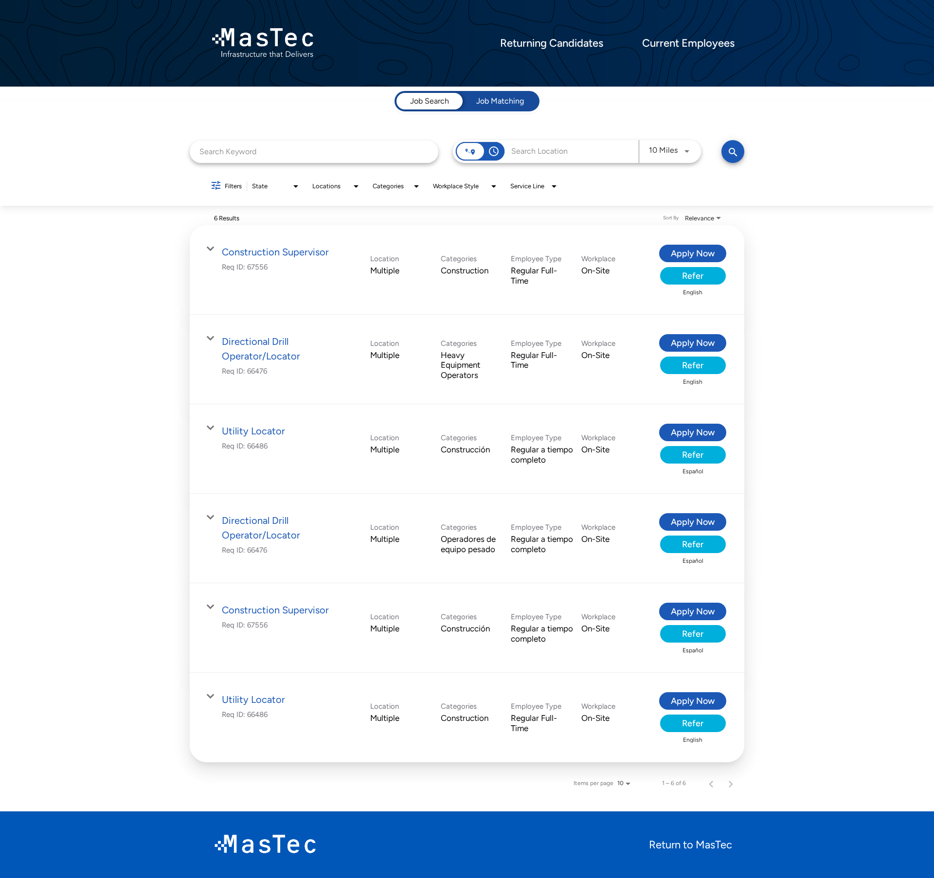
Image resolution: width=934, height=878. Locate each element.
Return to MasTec (690, 845)
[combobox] (314, 151)
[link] (467, 270)
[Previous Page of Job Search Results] (711, 783)
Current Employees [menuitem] (688, 43)
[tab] (429, 101)
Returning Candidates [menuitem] (551, 43)
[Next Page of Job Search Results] (730, 783)
